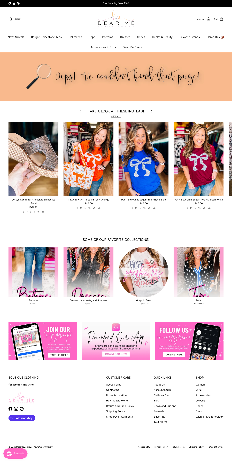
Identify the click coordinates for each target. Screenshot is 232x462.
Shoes (141, 37)
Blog (156, 400)
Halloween (75, 37)
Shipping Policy (115, 411)
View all (116, 116)
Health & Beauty (162, 37)
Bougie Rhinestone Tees (46, 37)
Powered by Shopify (43, 447)
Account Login (162, 389)
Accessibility (113, 384)
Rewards (159, 411)
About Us (159, 384)
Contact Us (112, 389)
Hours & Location (116, 395)
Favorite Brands (190, 37)
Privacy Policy (161, 447)
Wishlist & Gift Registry (210, 416)
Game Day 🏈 (215, 37)
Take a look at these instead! (116, 111)
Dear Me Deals (132, 47)
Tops (92, 37)
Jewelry (200, 400)
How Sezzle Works (117, 400)
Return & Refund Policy (120, 406)
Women (200, 384)
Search (200, 411)
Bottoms (107, 37)
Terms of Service (216, 447)
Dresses (125, 37)
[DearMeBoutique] (116, 19)
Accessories (203, 395)
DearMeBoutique (24, 447)
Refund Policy (178, 447)
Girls (199, 389)
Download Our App (165, 406)
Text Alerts (160, 422)
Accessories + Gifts (103, 47)
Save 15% (159, 416)
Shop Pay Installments (119, 416)
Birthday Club (162, 395)
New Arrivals (16, 37)
